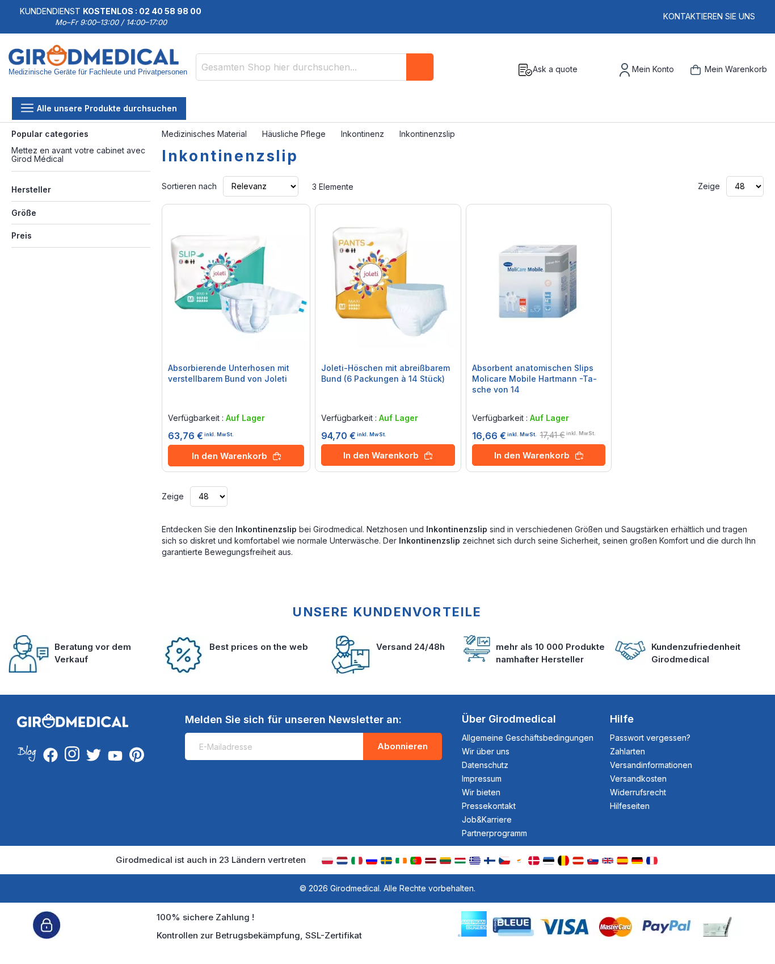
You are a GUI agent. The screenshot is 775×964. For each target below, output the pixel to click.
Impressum (482, 778)
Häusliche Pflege (295, 134)
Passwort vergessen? (650, 737)
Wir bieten (481, 792)
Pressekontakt (489, 806)
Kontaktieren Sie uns (709, 16)
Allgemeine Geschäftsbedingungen (527, 737)
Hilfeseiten (630, 806)
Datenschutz (485, 765)
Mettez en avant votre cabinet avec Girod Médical (78, 154)
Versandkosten (638, 778)
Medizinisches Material (205, 134)
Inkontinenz (363, 134)
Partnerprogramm (494, 833)
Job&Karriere (487, 819)
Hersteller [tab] (31, 189)
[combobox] (315, 67)
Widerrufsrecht (638, 792)
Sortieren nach (189, 186)
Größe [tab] (23, 212)
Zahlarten (627, 751)
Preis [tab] (21, 235)
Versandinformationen (651, 765)
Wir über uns (485, 751)
